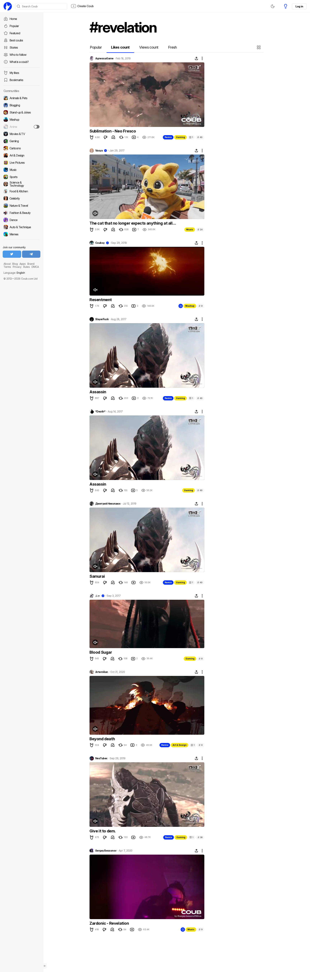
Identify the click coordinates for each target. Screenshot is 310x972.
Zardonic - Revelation (109, 923)
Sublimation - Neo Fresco (113, 131)
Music (189, 229)
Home (13, 19)
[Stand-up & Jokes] (21, 112)
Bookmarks (16, 80)
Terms (7, 266)
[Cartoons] (21, 148)
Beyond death (102, 738)
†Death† (100, 411)
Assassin (98, 391)
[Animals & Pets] (21, 98)
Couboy (100, 243)
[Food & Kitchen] (21, 191)
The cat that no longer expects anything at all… (133, 223)
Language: (14, 272)
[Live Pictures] (21, 162)
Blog (15, 263)
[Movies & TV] (21, 133)
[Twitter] (12, 254)
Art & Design (180, 745)
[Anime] (21, 126)
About (7, 263)
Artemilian (101, 672)
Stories (14, 47)
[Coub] (8, 6)
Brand (30, 263)
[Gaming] (21, 141)
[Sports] (21, 176)
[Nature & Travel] (21, 205)
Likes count (120, 47)
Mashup (189, 306)
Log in (299, 6)
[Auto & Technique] (21, 227)
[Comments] (113, 137)
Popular (14, 26)
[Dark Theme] (273, 6)
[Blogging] (21, 105)
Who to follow (18, 54)
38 (200, 837)
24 (200, 229)
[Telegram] (31, 254)
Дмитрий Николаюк (107, 503)
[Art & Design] (21, 155)
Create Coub (85, 6)
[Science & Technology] (21, 184)
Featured (15, 33)
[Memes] (21, 234)
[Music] (21, 169)
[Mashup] (21, 119)
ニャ (97, 596)
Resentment (101, 299)
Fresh (172, 47)
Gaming (180, 137)
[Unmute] (95, 213)
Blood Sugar (101, 652)
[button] (259, 47)
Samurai (97, 576)
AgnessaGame (104, 58)
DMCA (35, 266)
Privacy (17, 266)
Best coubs (16, 40)
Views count (148, 47)
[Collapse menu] (44, 965)
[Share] (196, 58)
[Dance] (21, 220)
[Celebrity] (21, 198)
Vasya (99, 150)
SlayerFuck (102, 319)
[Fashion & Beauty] (21, 212)
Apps (23, 263)
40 (200, 137)
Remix (168, 137)
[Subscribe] (36, 127)
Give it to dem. (103, 831)
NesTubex (101, 758)
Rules (26, 266)
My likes (14, 73)
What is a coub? (19, 62)
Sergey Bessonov (105, 850)
